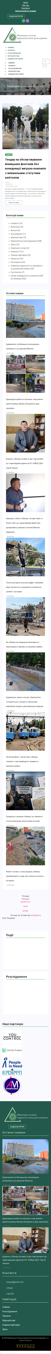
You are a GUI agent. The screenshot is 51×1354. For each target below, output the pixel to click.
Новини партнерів (15, 74)
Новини (11, 63)
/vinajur (9, 1288)
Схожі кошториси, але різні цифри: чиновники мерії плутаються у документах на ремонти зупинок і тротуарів (24, 587)
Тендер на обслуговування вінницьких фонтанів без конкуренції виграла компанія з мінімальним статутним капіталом (25, 168)
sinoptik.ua (36, 915)
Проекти (11, 66)
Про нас (25, 5)
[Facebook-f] (23, 20)
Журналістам (14, 71)
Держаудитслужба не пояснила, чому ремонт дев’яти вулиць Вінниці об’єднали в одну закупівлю (24, 403)
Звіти (25, 2)
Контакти (25, 8)
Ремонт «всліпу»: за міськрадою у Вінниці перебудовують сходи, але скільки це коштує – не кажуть (25, 876)
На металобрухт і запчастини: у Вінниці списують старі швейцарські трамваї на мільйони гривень (22, 761)
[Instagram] (27, 20)
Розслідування (14, 68)
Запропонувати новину (25, 11)
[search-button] (45, 66)
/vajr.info (10, 1293)
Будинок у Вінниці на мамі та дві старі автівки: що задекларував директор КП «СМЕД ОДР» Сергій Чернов (25, 463)
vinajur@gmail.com (14, 1282)
